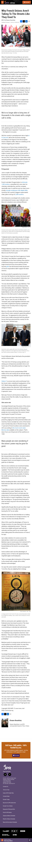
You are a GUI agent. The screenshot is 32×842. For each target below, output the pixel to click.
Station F (4, 381)
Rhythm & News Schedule (9, 819)
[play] (2, 840)
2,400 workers (19, 194)
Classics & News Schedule (9, 815)
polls (7, 266)
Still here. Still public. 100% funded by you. (16, 746)
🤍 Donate (16, 755)
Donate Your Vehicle (8, 806)
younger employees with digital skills (17, 190)
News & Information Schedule (10, 822)
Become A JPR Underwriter (9, 802)
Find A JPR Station (7, 812)
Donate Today (6, 799)
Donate (27, 2)
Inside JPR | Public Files (8, 793)
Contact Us (5, 786)
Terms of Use (6, 789)
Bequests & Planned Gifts (9, 809)
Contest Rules (6, 796)
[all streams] (30, 840)
